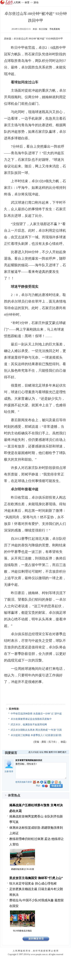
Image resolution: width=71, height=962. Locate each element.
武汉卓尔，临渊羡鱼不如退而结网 (29, 724)
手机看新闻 (54, 29)
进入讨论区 (33, 752)
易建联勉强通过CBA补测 (22, 869)
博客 (46, 752)
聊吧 (60, 752)
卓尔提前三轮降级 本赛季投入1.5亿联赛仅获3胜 (36, 735)
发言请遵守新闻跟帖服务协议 (28, 760)
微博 (51, 752)
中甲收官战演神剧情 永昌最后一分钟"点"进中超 (36, 713)
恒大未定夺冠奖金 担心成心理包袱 (33, 883)
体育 (27, 2)
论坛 (41, 752)
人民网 (17, 2)
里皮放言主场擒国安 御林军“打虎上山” (36, 878)
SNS (55, 752)
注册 (6, 771)
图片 (64, 752)
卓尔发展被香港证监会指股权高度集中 (31, 719)
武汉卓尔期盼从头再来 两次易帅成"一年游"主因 (36, 730)
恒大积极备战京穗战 (22, 930)
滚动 (36, 2)
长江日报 (43, 29)
